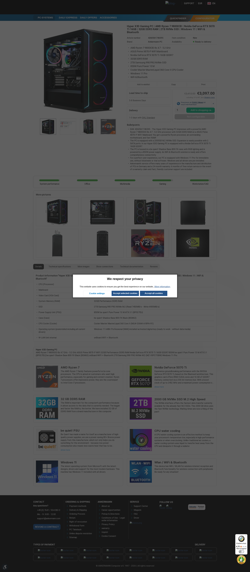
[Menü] (245, 535)
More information (162, 287)
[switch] (241, 551)
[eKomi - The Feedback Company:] (241, 559)
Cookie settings (97, 293)
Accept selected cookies (125, 293)
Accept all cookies (154, 293)
